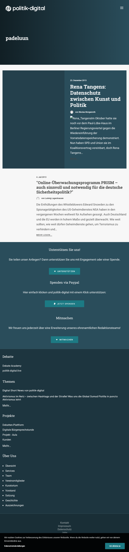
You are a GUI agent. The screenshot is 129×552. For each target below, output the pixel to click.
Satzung (10, 495)
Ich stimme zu (115, 546)
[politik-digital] (25, 8)
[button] (122, 8)
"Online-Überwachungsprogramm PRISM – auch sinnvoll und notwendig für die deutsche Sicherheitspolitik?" (79, 187)
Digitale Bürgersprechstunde (18, 429)
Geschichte (11, 500)
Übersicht (10, 465)
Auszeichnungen (14, 505)
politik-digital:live (12, 370)
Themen (9, 381)
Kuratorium (11, 485)
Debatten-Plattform (13, 424)
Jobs (64, 532)
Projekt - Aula (10, 434)
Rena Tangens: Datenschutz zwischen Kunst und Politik (95, 95)
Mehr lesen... (44, 235)
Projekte (9, 416)
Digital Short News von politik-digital (23, 390)
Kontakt (64, 522)
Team (8, 475)
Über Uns (9, 456)
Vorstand (10, 490)
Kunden (7, 439)
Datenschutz (65, 529)
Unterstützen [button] (66, 271)
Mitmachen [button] (66, 339)
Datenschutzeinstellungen (14, 546)
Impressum (64, 526)
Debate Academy (12, 365)
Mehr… (7, 405)
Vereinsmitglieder (15, 480)
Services (10, 470)
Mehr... (74, 158)
